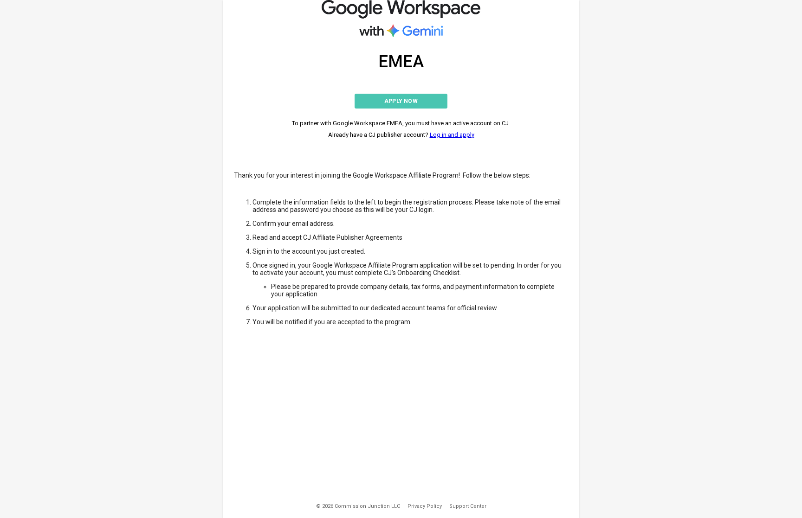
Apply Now (401, 101)
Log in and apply (452, 134)
